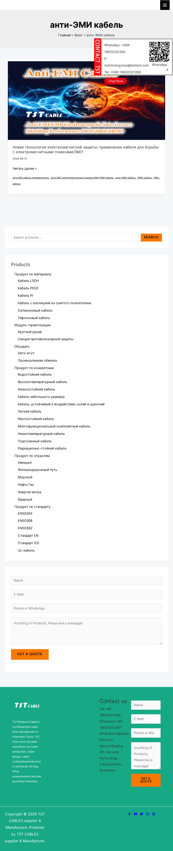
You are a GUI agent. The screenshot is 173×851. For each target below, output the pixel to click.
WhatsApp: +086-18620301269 (117, 48)
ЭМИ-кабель (144, 177)
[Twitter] (141, 814)
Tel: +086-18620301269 (122, 72)
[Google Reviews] (153, 814)
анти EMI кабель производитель (31, 177)
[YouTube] (135, 814)
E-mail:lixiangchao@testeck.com (126, 62)
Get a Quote (29, 654)
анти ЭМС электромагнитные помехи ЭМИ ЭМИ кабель (82, 177)
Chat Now (115, 81)
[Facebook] (129, 814)
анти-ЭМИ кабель (125, 177)
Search (151, 237)
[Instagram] (147, 814)
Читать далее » (25, 168)
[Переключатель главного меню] (165, 5)
